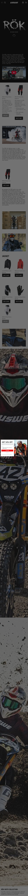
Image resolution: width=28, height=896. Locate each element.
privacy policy (11, 454)
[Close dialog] (26, 440)
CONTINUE (7, 450)
